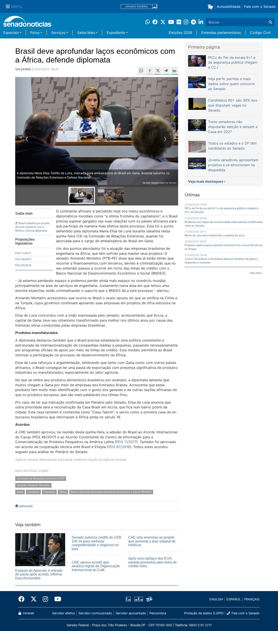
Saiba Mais (86, 32)
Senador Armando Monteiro (33, 485)
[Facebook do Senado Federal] (23, 599)
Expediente (116, 32)
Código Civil (260, 32)
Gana (20, 491)
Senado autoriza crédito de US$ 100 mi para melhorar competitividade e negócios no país (96, 543)
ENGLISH (216, 599)
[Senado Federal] (139, 6)
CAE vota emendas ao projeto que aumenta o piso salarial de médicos (151, 541)
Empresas (49, 491)
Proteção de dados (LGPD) (203, 613)
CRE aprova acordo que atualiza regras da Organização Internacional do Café (96, 566)
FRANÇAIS (252, 599)
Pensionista (157, 613)
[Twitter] (34, 599)
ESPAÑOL (234, 599)
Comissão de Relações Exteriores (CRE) (41, 478)
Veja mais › (256, 272)
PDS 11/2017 (23, 253)
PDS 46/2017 (23, 259)
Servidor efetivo (63, 613)
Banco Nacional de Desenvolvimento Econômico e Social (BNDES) (111, 491)
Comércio (33, 491)
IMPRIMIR (25, 506)
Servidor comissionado (95, 613)
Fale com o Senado (260, 6)
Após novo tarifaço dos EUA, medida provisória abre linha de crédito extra (152, 562)
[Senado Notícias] (27, 23)
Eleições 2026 (180, 32)
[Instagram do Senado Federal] (45, 599)
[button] (211, 6)
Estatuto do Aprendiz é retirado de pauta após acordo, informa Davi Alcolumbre (39, 574)
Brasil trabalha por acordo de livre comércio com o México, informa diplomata (32, 227)
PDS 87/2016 (23, 265)
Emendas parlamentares (221, 32)
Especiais (11, 32)
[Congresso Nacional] (138, 599)
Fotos (35, 32)
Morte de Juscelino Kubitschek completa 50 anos (215, 235)
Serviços (58, 32)
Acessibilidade (228, 6)
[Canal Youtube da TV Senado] (56, 599)
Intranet (28, 613)
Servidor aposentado (131, 613)
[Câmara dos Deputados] (128, 599)
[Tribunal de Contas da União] (149, 599)
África (62, 491)
